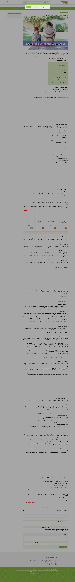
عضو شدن (28, 7)
